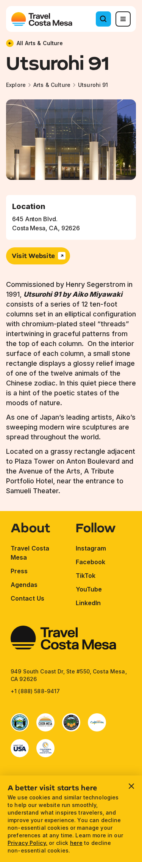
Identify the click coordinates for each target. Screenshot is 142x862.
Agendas (24, 584)
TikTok (85, 575)
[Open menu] (123, 19)
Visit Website (33, 255)
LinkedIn (88, 603)
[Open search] (103, 19)
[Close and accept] (131, 786)
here (76, 843)
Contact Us (27, 598)
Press (19, 571)
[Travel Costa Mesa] (41, 19)
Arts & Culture (51, 85)
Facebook (91, 562)
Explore (16, 85)
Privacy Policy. (27, 843)
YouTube (89, 589)
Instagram (91, 548)
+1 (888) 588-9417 (35, 691)
